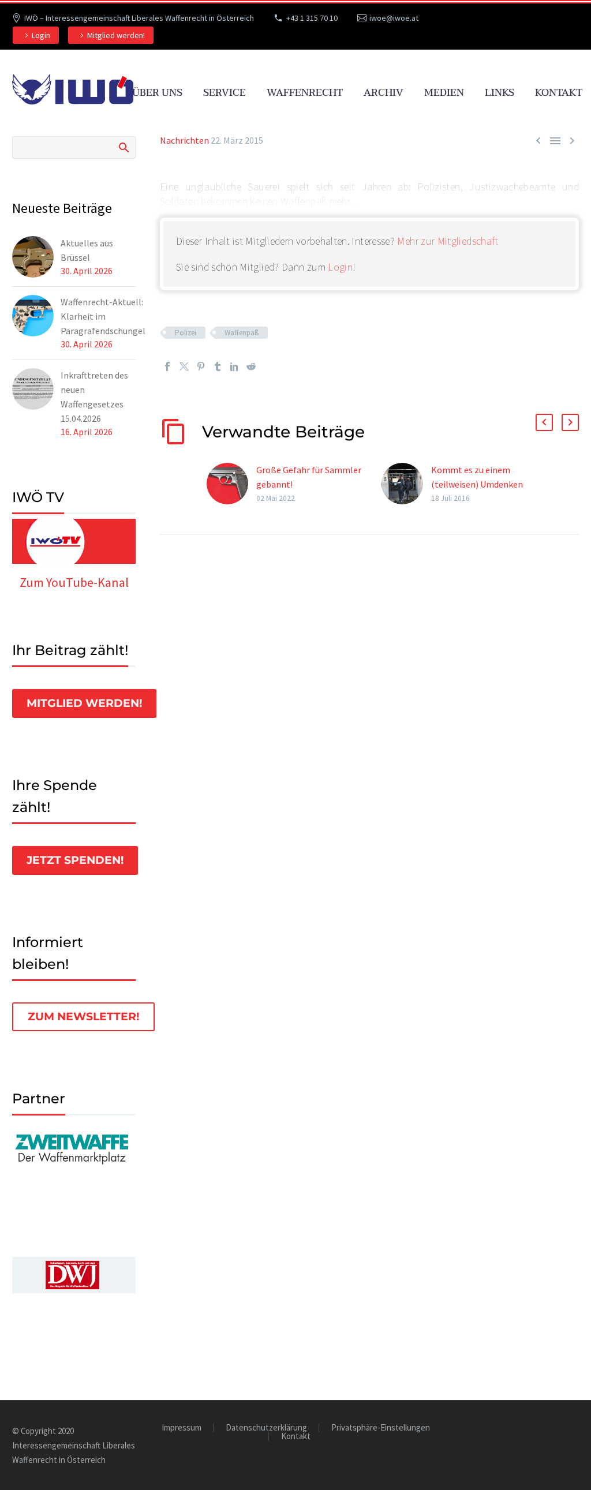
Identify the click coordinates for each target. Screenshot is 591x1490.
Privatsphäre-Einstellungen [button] (380, 1428)
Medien (444, 92)
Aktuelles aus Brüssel (87, 250)
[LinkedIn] (234, 366)
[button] (544, 422)
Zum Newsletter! (83, 1016)
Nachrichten (184, 140)
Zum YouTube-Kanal (74, 582)
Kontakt (558, 92)
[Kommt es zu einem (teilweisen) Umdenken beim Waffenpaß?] (406, 484)
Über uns (157, 92)
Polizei (185, 333)
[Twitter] (184, 366)
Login (41, 35)
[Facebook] (167, 366)
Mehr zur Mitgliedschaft (447, 241)
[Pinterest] (200, 366)
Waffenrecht (305, 92)
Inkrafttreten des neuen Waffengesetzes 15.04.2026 (94, 396)
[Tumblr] (217, 366)
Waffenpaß (242, 333)
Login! (342, 267)
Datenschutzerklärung (266, 1428)
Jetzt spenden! (75, 860)
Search (123, 147)
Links (499, 92)
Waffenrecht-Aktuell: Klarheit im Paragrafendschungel (103, 316)
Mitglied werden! (116, 35)
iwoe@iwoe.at (393, 18)
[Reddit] (251, 366)
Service (224, 92)
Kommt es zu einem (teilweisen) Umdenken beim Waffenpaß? (477, 484)
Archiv (383, 92)
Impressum (181, 1428)
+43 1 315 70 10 (312, 18)
